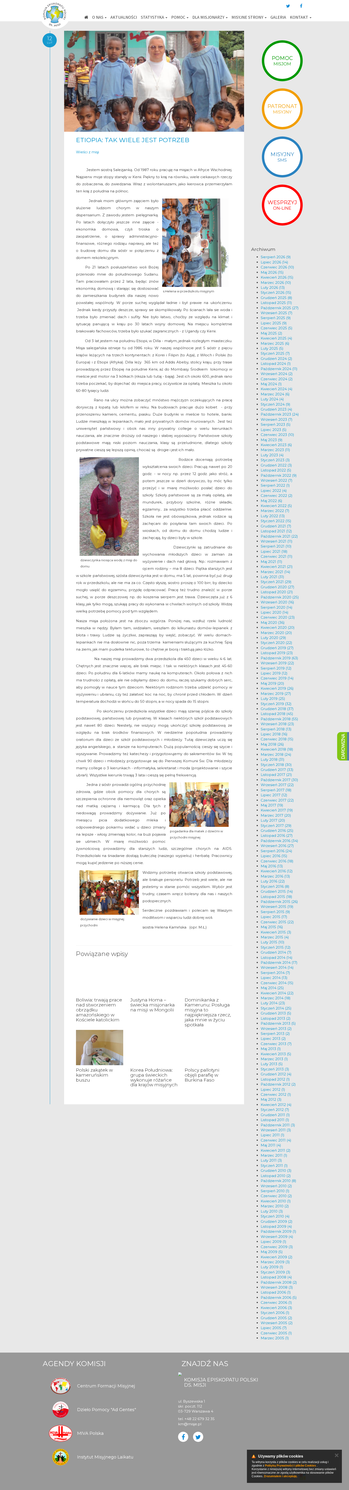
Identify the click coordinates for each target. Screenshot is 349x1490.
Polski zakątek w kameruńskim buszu (94, 1075)
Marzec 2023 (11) (275, 450)
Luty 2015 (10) (272, 942)
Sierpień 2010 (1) (275, 1191)
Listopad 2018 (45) (277, 713)
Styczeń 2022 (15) (276, 521)
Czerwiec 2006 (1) (276, 1302)
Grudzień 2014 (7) (276, 952)
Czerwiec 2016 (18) (277, 861)
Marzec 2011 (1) (274, 1155)
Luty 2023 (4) (272, 455)
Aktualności (123, 17)
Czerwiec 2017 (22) (277, 800)
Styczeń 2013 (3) (275, 1069)
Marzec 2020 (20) (276, 632)
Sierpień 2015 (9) (275, 912)
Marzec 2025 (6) (275, 343)
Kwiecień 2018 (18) (277, 749)
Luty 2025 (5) (272, 348)
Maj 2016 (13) (272, 866)
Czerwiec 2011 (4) (276, 1140)
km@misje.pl (189, 1424)
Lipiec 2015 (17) (274, 917)
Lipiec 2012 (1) (273, 1089)
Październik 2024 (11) (279, 369)
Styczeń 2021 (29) (276, 582)
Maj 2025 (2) (271, 333)
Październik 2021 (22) (279, 536)
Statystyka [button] (153, 17)
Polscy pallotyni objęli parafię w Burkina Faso (202, 1075)
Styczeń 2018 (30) (276, 764)
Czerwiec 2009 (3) (277, 1247)
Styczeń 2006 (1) (275, 1312)
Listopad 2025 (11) (276, 302)
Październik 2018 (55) (279, 719)
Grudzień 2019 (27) (277, 648)
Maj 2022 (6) (271, 500)
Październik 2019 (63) (279, 658)
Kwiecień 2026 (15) (277, 277)
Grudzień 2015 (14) (277, 891)
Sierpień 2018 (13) (276, 729)
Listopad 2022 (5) (276, 470)
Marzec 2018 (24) (276, 754)
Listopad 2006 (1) (276, 1292)
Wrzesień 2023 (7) (276, 419)
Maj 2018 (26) (272, 744)
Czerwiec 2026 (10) (277, 267)
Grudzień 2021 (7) (276, 526)
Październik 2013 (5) (278, 1023)
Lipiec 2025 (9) (274, 323)
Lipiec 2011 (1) (272, 1135)
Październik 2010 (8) (278, 1180)
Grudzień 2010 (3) (276, 1170)
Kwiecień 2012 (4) (276, 1104)
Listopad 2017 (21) (276, 774)
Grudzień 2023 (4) (276, 409)
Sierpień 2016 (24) (276, 851)
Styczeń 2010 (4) (275, 1216)
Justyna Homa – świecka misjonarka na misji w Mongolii (152, 1005)
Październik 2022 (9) (279, 475)
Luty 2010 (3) (272, 1211)
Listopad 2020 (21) (277, 592)
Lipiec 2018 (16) (274, 734)
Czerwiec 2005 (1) (276, 1333)
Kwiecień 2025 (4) (276, 338)
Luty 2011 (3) (271, 1160)
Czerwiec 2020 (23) (278, 617)
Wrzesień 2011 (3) (276, 1130)
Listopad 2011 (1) (275, 1120)
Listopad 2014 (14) (276, 957)
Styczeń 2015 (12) (276, 947)
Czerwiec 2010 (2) (276, 1196)
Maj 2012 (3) (271, 1099)
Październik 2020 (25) (280, 597)
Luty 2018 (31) (272, 759)
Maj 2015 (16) (272, 927)
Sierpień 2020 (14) (276, 607)
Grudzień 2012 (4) (276, 1074)
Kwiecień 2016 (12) (277, 871)
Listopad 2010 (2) (276, 1175)
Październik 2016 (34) (279, 840)
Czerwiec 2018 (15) (277, 739)
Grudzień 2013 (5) (276, 1013)
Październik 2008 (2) (279, 1282)
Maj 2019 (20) (272, 683)
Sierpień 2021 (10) (276, 546)
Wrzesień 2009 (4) (277, 1236)
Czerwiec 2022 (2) (276, 495)
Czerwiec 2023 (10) (277, 434)
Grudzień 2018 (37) (277, 709)
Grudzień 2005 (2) (276, 1318)
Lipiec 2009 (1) (273, 1241)
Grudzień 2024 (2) (276, 358)
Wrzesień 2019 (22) (277, 663)
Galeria (278, 17)
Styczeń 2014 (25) (276, 1008)
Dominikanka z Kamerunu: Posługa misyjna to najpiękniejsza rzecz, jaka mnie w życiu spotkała (208, 1012)
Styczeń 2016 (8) (275, 886)
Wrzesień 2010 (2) (276, 1186)
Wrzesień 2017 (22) (277, 785)
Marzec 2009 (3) (275, 1262)
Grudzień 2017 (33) (277, 769)
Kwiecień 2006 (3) (276, 1307)
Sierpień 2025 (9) (276, 318)
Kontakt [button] (299, 17)
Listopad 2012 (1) (275, 1079)
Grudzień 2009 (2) (276, 1221)
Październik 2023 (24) (280, 414)
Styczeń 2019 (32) (276, 704)
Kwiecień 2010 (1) (276, 1201)
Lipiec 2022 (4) (274, 490)
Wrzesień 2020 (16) (277, 602)
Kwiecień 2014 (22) (277, 993)
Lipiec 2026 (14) (274, 262)
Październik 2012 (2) (278, 1084)
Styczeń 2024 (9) (275, 404)
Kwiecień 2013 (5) (276, 1054)
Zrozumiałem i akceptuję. (280, 1476)
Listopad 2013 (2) (276, 1018)
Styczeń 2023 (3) (275, 460)
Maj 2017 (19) (272, 805)
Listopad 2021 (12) (276, 531)
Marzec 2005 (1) (275, 1338)
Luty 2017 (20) (273, 820)
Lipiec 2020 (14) (274, 612)
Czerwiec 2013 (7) (276, 1044)
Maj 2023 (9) (272, 440)
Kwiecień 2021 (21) (277, 566)
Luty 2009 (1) (272, 1267)
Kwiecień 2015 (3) (276, 932)
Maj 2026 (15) (272, 272)
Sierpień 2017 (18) (276, 790)
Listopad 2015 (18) (276, 896)
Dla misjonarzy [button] (208, 17)
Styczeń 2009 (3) (275, 1272)
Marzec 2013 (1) (274, 1059)
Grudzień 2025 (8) (276, 297)
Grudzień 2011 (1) (275, 1115)
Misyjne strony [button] (247, 17)
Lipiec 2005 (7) (274, 1328)
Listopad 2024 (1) (276, 363)
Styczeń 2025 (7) (275, 353)
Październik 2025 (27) (280, 308)
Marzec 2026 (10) (276, 282)
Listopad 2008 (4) (276, 1277)
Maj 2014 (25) (272, 988)
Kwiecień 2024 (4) (276, 389)
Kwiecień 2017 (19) (277, 810)
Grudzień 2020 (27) (277, 587)
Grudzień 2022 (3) (276, 465)
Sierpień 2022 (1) (275, 485)
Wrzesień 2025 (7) (276, 313)
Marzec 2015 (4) (275, 937)
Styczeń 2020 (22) (276, 642)
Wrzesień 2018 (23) (277, 724)
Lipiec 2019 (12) (274, 673)
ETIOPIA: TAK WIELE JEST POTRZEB (132, 140)
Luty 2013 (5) (272, 1064)
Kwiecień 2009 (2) (276, 1257)
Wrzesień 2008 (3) (277, 1287)
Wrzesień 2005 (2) (277, 1323)
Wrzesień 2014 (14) (277, 967)
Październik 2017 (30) (279, 780)
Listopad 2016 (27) (277, 835)
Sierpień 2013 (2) (275, 1033)
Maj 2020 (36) (273, 622)
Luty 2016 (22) (273, 881)
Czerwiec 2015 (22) (277, 922)
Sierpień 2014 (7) (275, 972)
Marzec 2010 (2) (275, 1206)
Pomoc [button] (178, 17)
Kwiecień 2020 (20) (278, 627)
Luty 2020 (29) (273, 637)
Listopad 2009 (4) (276, 1226)
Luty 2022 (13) (273, 516)
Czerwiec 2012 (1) (276, 1094)
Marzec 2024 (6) (275, 394)
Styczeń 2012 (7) (275, 1109)
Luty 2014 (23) (273, 1003)
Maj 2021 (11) (271, 561)
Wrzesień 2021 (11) (276, 541)
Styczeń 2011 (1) (274, 1165)
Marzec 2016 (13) (275, 876)
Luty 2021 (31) (272, 577)
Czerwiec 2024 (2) (277, 379)
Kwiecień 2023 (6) (276, 445)
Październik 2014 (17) (279, 962)
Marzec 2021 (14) (275, 572)
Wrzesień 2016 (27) (277, 845)
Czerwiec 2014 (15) (277, 983)
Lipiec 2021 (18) (274, 551)
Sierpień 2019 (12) (276, 668)
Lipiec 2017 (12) (274, 795)
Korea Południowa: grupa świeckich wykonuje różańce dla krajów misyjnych (154, 1077)
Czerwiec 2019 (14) (277, 678)
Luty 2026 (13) (273, 287)
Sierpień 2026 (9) (276, 257)
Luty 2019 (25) (273, 698)
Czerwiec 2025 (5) (276, 328)
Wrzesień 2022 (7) (276, 480)
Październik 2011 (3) (278, 1125)
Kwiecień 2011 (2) (276, 1150)
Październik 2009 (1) (278, 1231)
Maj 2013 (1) (271, 1048)
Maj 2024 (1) (271, 384)
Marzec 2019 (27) (276, 693)
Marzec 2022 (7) (275, 510)
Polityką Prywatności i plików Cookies (290, 1465)
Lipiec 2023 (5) (274, 429)
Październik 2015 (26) (279, 901)
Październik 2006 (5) (279, 1297)
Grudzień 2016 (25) (277, 830)
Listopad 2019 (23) (277, 653)
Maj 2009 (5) (272, 1252)
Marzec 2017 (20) (276, 815)
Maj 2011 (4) (271, 1145)
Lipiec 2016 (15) (274, 856)
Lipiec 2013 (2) (273, 1038)
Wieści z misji (87, 152)
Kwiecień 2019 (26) (277, 688)
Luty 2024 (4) (272, 399)
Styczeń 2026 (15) (276, 292)
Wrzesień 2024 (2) (277, 373)
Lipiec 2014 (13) (274, 977)
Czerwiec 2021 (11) (276, 556)
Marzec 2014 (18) (276, 998)
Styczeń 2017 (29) (276, 825)
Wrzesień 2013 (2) (276, 1028)
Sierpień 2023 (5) (276, 424)
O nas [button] (98, 17)
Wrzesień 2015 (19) (277, 906)
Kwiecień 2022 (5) (276, 505)
